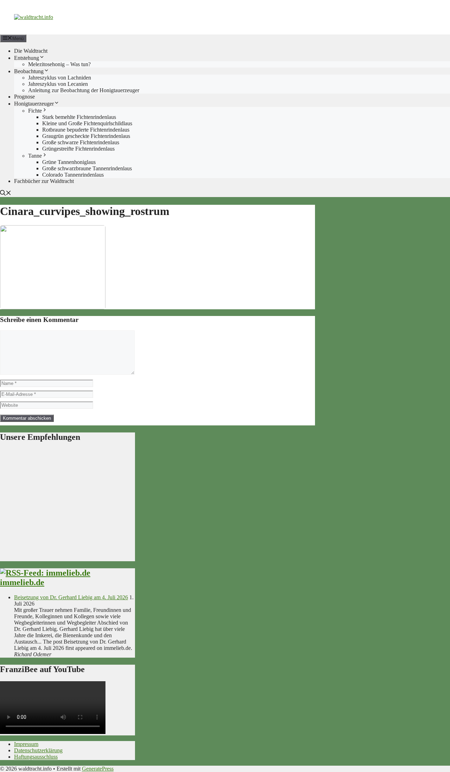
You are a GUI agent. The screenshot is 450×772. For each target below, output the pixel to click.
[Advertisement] (67, 505)
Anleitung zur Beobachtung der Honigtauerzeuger (83, 90)
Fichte (35, 111)
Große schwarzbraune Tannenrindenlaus (87, 168)
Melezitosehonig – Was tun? (59, 64)
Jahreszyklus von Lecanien (58, 84)
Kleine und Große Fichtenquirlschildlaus (87, 123)
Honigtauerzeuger (34, 104)
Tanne (35, 156)
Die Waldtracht (30, 51)
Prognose (24, 97)
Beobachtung (29, 71)
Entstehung (26, 58)
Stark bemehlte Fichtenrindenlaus (79, 117)
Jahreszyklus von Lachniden (59, 78)
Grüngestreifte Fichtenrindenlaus (78, 149)
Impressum (26, 744)
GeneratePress (98, 769)
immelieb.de (22, 582)
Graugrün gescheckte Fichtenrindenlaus (86, 136)
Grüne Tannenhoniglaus (69, 162)
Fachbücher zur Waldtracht (44, 181)
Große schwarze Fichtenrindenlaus (80, 142)
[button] (5, 194)
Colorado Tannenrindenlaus (73, 175)
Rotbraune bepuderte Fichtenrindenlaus (85, 130)
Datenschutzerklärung (38, 750)
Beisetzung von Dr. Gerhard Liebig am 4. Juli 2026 (71, 597)
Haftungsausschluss (36, 757)
